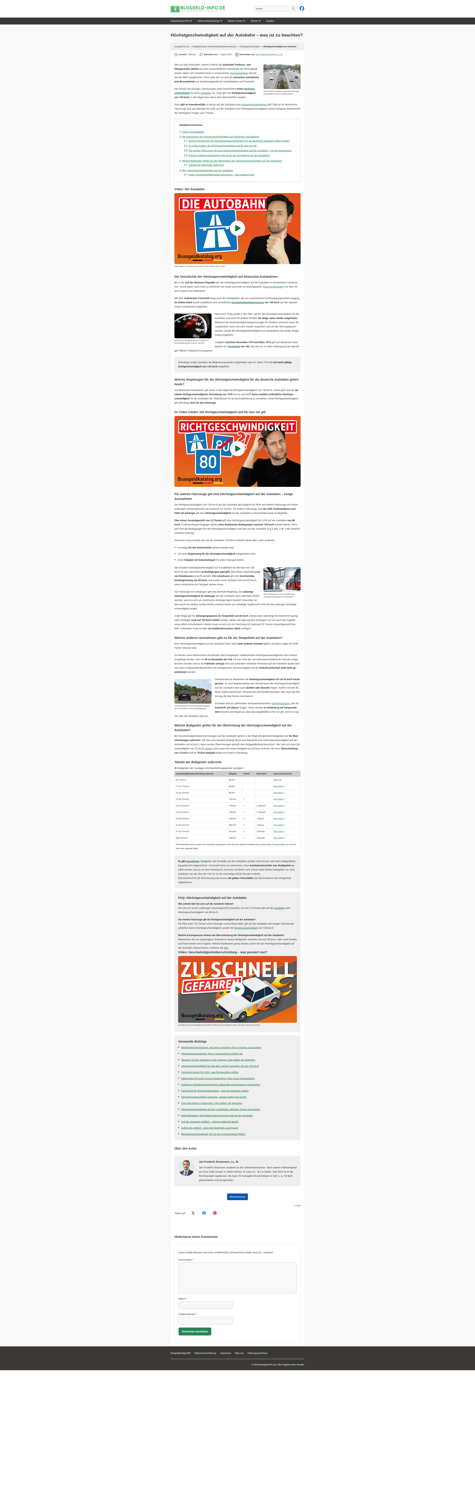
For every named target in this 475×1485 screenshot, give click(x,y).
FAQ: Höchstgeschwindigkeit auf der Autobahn (207, 170)
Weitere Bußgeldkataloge (208, 21)
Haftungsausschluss (257, 1353)
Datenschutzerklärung (205, 1353)
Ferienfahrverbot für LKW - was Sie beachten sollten (210, 1072)
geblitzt (208, 748)
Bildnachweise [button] (237, 1196)
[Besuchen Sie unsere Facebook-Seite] (302, 8)
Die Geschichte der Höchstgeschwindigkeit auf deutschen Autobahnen (220, 136)
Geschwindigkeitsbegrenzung (247, 302)
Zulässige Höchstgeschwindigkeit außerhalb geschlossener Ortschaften (220, 1084)
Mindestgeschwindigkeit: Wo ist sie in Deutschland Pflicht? (213, 1134)
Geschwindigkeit (239, 73)
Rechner (254, 21)
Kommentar (185, 1259)
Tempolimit (234, 346)
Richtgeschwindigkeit (246, 927)
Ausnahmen (192, 861)
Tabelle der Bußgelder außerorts (206, 165)
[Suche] (293, 8)
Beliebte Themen (235, 21)
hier (226, 947)
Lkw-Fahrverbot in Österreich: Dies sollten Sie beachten (211, 1103)
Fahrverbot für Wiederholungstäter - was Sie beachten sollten (215, 1090)
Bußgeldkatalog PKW (180, 21)
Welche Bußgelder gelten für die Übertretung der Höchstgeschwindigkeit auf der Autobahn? (232, 160)
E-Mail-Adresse (187, 1314)
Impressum (225, 1353)
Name (182, 1298)
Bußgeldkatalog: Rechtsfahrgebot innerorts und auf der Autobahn (217, 1115)
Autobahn (206, 93)
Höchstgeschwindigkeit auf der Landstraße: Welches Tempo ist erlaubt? (220, 1109)
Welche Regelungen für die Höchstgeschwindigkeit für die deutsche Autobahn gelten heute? (239, 140)
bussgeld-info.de (181, 46)
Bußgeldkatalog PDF (181, 1353)
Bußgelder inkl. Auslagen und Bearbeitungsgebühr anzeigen (210, 768)
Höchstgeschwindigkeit (249, 46)
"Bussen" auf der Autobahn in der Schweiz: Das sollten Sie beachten (218, 1059)
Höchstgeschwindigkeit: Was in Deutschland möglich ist (212, 1053)
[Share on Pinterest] (215, 1213)
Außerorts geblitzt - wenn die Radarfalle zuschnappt (209, 1127)
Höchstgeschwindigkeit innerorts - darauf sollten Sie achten (214, 1097)
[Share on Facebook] (204, 1213)
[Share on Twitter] (193, 1213)
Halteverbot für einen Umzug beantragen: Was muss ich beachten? (218, 1078)
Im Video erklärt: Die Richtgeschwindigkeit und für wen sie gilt (223, 145)
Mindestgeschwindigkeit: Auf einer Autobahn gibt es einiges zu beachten (221, 1047)
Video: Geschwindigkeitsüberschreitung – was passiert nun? (222, 174)
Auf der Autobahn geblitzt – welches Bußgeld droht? (209, 1121)
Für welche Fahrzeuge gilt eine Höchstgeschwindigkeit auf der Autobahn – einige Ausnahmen (240, 150)
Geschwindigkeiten (273, 286)
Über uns (239, 1353)
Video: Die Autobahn (193, 131)
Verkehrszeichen (281, 703)
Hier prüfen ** (279, 786)
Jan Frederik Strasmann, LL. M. (269, 54)
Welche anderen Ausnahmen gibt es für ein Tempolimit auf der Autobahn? (229, 155)
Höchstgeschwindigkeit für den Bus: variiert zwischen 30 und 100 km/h (220, 1066)
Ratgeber (270, 21)
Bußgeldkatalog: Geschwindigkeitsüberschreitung (214, 46)
